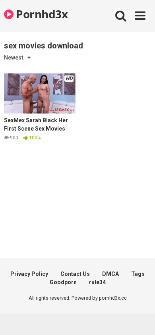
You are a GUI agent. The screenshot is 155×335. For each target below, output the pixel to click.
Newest (13, 57)
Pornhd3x (41, 13)
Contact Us (75, 274)
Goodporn (63, 282)
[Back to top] (140, 319)
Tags (138, 274)
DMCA (110, 274)
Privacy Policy (29, 274)
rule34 (97, 282)
